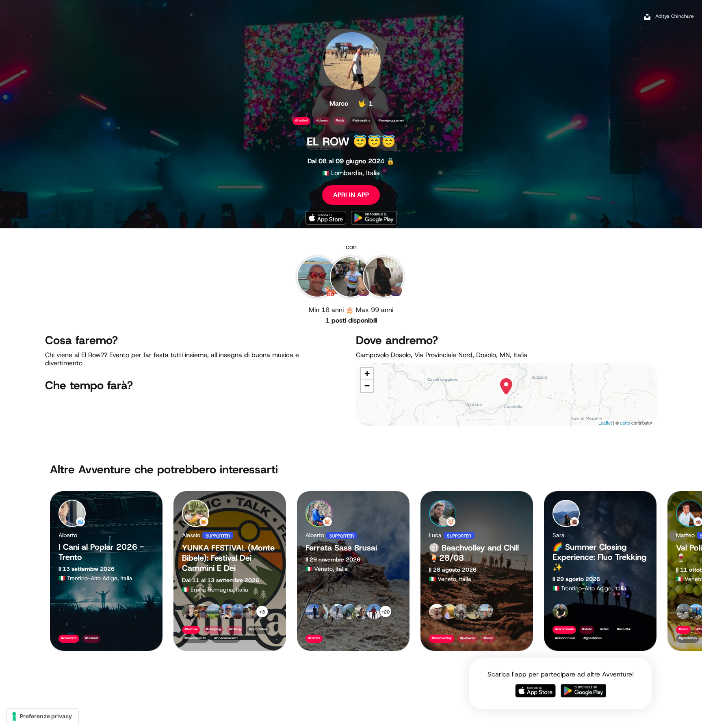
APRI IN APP (351, 195)
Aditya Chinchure (674, 16)
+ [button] (367, 374)
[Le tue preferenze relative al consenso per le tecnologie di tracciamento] (42, 716)
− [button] (367, 386)
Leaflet (605, 422)
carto (625, 422)
